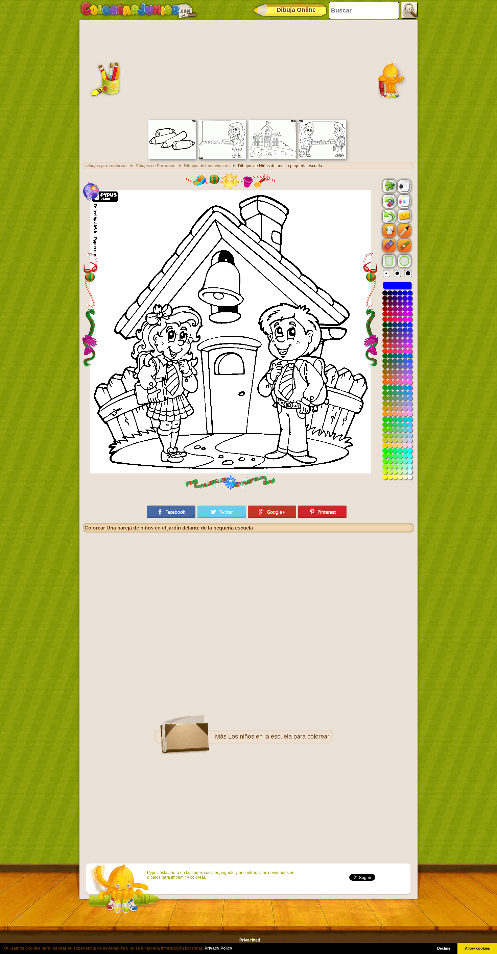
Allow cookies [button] (477, 948)
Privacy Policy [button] (218, 948)
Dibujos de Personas (155, 165)
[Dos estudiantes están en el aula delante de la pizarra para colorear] (322, 157)
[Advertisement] (248, 69)
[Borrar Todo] (388, 201)
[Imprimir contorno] (403, 185)
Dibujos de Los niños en (207, 165)
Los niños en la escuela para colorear (278, 736)
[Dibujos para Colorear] (138, 10)
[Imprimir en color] (403, 201)
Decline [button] (443, 948)
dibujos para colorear (106, 165)
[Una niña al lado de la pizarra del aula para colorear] (222, 157)
